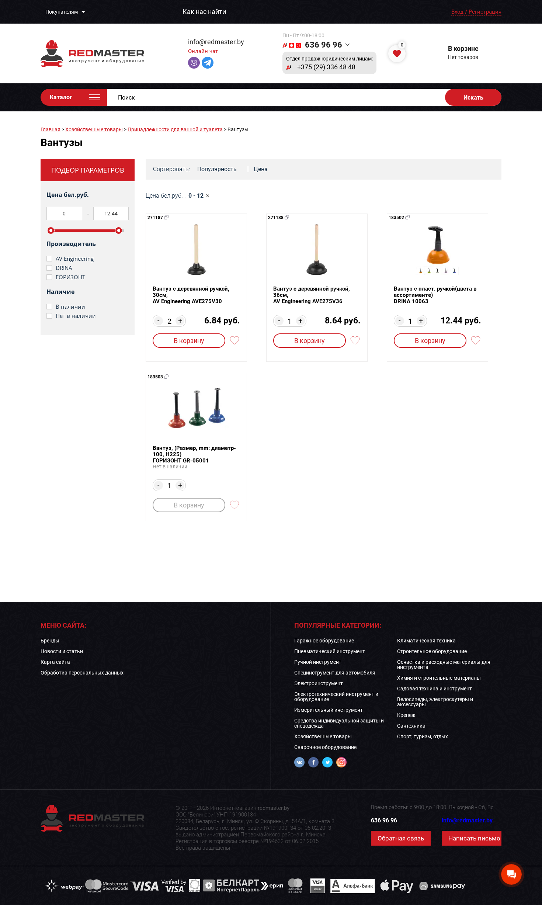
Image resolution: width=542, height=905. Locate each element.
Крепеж (406, 715)
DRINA (64, 268)
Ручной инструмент (317, 662)
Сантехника (411, 726)
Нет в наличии (76, 316)
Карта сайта (55, 662)
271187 (155, 217)
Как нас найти (204, 11)
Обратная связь (401, 838)
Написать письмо (474, 838)
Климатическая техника (426, 641)
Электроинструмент (318, 683)
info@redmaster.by (216, 42)
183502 (396, 217)
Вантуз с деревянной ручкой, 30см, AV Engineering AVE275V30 (191, 295)
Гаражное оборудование (324, 641)
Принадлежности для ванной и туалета (175, 129)
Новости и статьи (62, 651)
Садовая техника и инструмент (434, 688)
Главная (50, 129)
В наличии (70, 306)
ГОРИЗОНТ (70, 277)
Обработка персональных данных (82, 673)
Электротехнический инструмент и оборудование (336, 696)
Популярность (217, 169)
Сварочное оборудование (325, 747)
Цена (261, 169)
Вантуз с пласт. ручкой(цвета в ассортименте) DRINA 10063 (435, 295)
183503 (155, 377)
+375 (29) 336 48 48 (326, 67)
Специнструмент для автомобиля (334, 673)
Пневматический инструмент (329, 651)
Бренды (50, 641)
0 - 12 (196, 196)
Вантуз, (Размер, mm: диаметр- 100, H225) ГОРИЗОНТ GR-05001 (194, 454)
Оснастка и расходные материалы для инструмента (443, 664)
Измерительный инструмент (328, 710)
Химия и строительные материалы (439, 678)
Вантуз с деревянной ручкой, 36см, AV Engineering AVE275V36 (311, 295)
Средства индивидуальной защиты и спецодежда (339, 723)
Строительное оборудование (432, 651)
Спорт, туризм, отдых (422, 736)
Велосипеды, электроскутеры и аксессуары (435, 701)
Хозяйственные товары (94, 129)
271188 (276, 217)
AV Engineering (75, 258)
